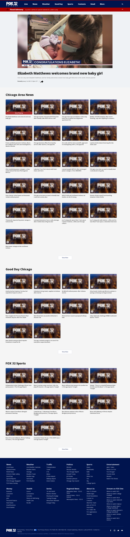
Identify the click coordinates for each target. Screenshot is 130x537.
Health (29, 489)
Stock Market (10, 507)
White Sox (90, 476)
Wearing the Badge (52, 496)
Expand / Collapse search (122, 4)
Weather (30, 464)
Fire (88, 479)
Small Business (11, 505)
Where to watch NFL (113, 491)
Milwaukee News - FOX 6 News (74, 492)
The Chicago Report (73, 472)
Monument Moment (52, 500)
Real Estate (9, 503)
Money (9, 489)
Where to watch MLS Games (113, 519)
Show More (65, 257)
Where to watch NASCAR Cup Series (114, 501)
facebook (110, 530)
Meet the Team (91, 503)
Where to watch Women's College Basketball (115, 511)
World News (10, 472)
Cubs (88, 474)
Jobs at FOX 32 (91, 505)
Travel (48, 469)
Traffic (49, 464)
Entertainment (113, 464)
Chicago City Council (73, 481)
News (8, 464)
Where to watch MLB (113, 498)
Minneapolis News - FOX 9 (75, 499)
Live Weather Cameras (33, 467)
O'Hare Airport (50, 476)
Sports (89, 464)
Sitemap (89, 514)
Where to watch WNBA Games (114, 515)
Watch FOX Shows (112, 479)
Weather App (30, 476)
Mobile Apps (90, 494)
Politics (70, 464)
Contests (89, 500)
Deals (8, 496)
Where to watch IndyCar (114, 504)
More (102, 4)
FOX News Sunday (12, 483)
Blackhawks (90, 469)
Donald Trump (71, 474)
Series (49, 489)
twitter (118, 530)
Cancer (28, 491)
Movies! (109, 476)
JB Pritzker (70, 476)
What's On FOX (111, 469)
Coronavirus (30, 494)
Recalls (28, 503)
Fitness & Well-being (32, 498)
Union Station (50, 481)
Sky (88, 481)
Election (69, 467)
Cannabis (29, 496)
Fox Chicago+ (111, 472)
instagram (114, 530)
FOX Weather (30, 481)
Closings (29, 472)
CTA (47, 472)
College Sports (91, 483)
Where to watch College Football (114, 494)
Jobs (7, 498)
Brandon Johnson (72, 479)
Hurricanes (29, 479)
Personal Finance (11, 500)
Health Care (30, 500)
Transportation (51, 467)
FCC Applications (92, 512)
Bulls (88, 472)
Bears (88, 467)
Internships (90, 507)
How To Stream (91, 491)
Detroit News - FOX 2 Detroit (73, 496)
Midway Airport (51, 479)
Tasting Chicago (51, 498)
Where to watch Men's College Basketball (113, 507)
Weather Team (31, 474)
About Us (91, 489)
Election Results (71, 469)
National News (11, 469)
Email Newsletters (92, 496)
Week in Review (51, 494)
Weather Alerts (31, 469)
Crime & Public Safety (13, 474)
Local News (10, 467)
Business (9, 491)
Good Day (9, 476)
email (122, 530)
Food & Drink (111, 474)
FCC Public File (91, 510)
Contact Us (90, 498)
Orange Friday (50, 503)
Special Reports (11, 479)
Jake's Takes (110, 467)
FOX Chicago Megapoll (13, 481)
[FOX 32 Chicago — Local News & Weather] (12, 4)
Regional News (73, 489)
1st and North (50, 491)
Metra (48, 474)
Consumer (9, 494)
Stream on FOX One (115, 489)
